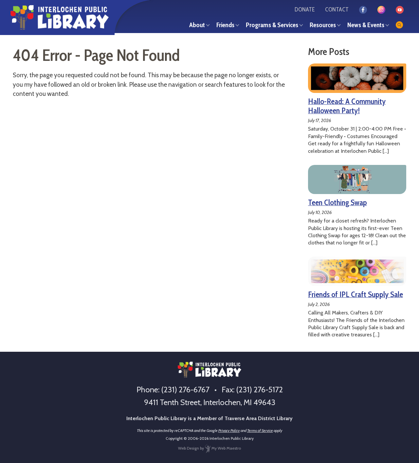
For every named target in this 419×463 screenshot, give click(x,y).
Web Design (188, 448)
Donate (305, 9)
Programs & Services (272, 25)
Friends (225, 25)
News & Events (365, 25)
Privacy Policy (229, 430)
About (197, 25)
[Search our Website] (399, 25)
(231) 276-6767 (185, 389)
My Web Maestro (225, 448)
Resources (323, 25)
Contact (337, 9)
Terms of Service (260, 430)
